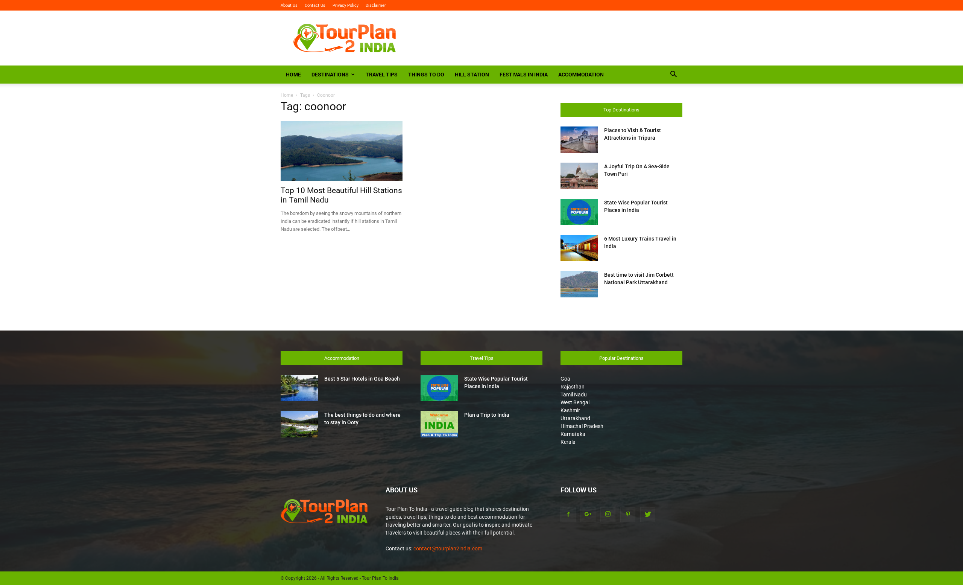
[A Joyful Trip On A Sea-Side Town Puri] (579, 176)
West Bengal (574, 402)
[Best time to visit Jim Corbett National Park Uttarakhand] (579, 284)
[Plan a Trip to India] (439, 424)
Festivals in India (524, 75)
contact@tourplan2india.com (447, 548)
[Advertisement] (545, 38)
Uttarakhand (575, 418)
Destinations (330, 75)
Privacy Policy (345, 5)
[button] (673, 75)
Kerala (568, 442)
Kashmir (570, 410)
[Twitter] (647, 514)
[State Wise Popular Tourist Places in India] (579, 212)
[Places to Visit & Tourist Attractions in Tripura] (579, 139)
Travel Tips (382, 75)
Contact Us (315, 5)
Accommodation (581, 75)
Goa (565, 379)
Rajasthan (572, 387)
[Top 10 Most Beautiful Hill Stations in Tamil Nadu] (342, 151)
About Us (289, 5)
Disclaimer (376, 5)
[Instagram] (607, 514)
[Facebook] (568, 514)
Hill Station (472, 75)
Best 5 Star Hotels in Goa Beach (362, 379)
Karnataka (572, 434)
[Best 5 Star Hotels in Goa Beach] (299, 388)
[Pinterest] (627, 514)
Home (293, 75)
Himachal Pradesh (581, 426)
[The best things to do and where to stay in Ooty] (299, 424)
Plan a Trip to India (486, 415)
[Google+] (587, 514)
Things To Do (426, 75)
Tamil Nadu (573, 395)
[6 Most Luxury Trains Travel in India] (579, 248)
